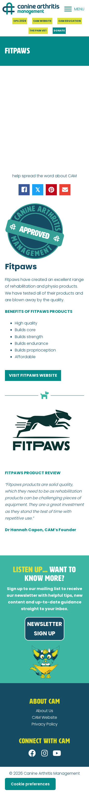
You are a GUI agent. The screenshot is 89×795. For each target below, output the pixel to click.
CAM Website (44, 717)
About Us (44, 711)
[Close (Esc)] (1, 786)
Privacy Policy (45, 724)
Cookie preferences (30, 784)
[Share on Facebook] (24, 189)
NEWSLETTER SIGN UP (44, 628)
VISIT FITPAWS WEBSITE (33, 375)
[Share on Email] (64, 189)
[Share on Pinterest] (51, 189)
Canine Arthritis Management (52, 773)
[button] (32, 753)
